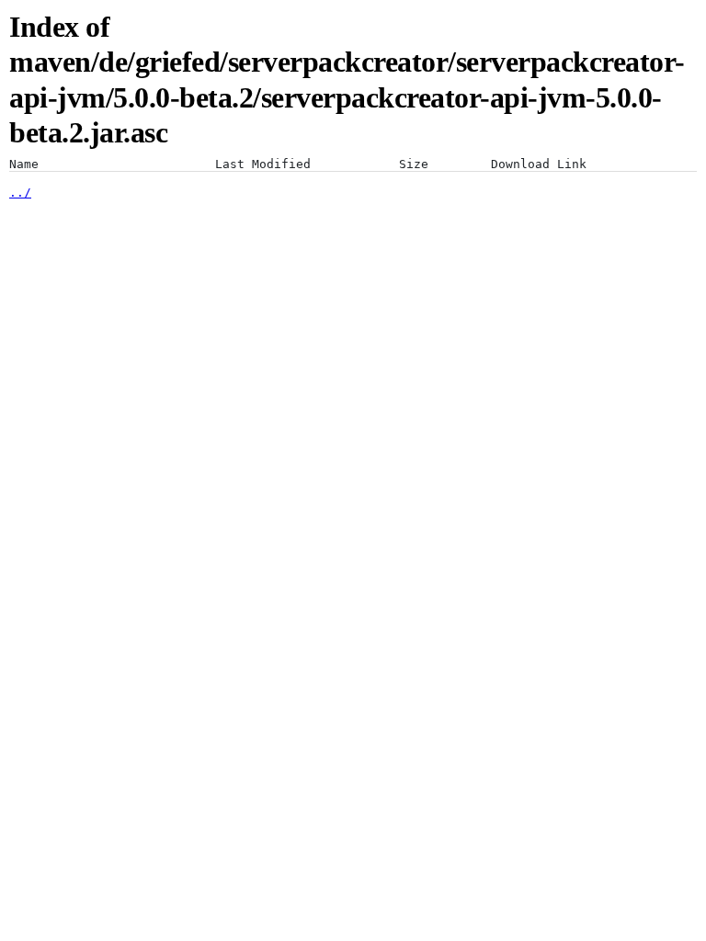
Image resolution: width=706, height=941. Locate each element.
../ (20, 192)
